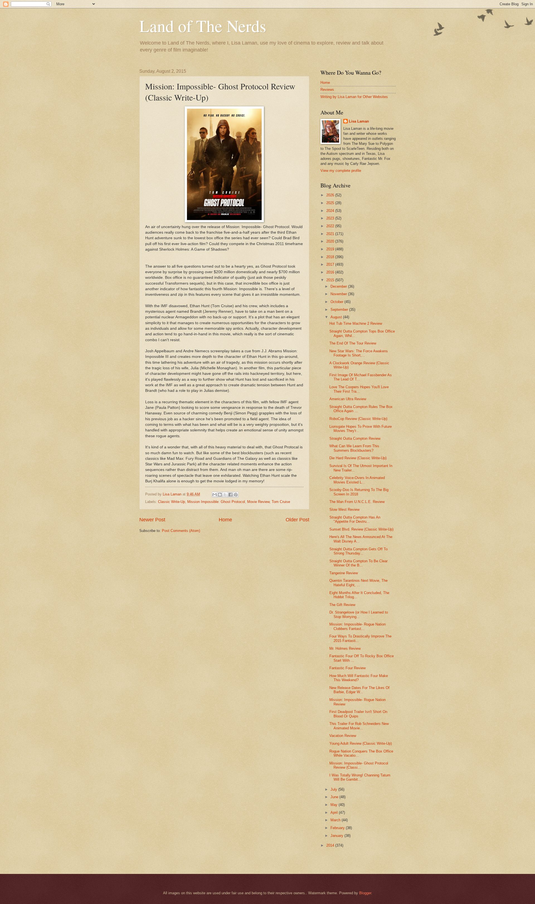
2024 (330, 211)
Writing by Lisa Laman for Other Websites (354, 97)
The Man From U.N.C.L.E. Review (357, 502)
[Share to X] (225, 494)
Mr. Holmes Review (345, 648)
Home (225, 519)
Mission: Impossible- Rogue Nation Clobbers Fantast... (357, 626)
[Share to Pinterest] (236, 494)
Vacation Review (342, 736)
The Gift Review (342, 605)
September (339, 309)
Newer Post (152, 519)
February (338, 828)
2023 (330, 218)
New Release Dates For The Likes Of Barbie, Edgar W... (359, 690)
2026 (330, 195)
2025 (330, 203)
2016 (330, 272)
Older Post (297, 519)
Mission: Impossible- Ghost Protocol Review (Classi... (358, 765)
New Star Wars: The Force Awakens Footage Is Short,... (358, 353)
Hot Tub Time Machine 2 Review (355, 323)
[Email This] (214, 494)
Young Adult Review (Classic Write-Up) (360, 743)
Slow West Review (344, 509)
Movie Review (258, 502)
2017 (330, 264)
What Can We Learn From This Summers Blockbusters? (354, 448)
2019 (330, 249)
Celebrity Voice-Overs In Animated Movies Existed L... (357, 480)
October (337, 302)
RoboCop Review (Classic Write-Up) (358, 419)
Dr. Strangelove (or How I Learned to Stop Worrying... (358, 614)
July (334, 789)
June (334, 797)
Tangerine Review (343, 573)
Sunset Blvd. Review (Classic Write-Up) (361, 529)
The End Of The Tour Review (352, 343)
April (334, 812)
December (339, 286)
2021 (330, 234)
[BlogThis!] (220, 494)
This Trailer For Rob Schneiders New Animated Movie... (359, 726)
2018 (330, 257)
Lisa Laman (359, 121)
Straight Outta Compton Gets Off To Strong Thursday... (358, 551)
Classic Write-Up (171, 502)
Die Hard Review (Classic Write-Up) (357, 458)
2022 (330, 226)
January (337, 836)
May (334, 805)
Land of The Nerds (202, 25)
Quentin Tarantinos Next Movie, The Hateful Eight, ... (358, 582)
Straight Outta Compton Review (354, 438)
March (336, 820)
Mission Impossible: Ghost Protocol (216, 502)
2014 (330, 845)
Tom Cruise (281, 502)
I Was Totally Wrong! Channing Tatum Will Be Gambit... (359, 777)
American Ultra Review (347, 399)
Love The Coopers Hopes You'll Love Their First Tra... (359, 389)
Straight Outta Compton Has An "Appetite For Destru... (354, 519)
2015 (330, 280)
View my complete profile (340, 170)
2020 (330, 241)
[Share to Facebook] (230, 494)
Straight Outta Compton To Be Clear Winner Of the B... (358, 563)
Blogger (365, 893)
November (339, 294)
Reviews (327, 89)
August (336, 317)
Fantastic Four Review (347, 668)
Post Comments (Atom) (181, 531)
